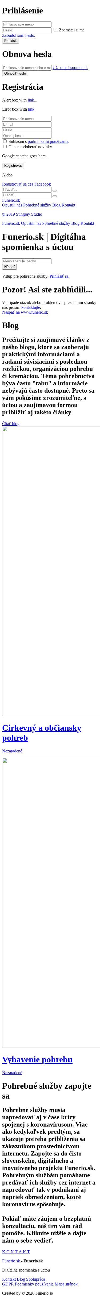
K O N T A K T (16, 1252)
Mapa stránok (66, 1284)
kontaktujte (30, 307)
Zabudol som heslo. (18, 35)
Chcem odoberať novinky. (31, 146)
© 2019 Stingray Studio (22, 214)
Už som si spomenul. (70, 67)
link (31, 100)
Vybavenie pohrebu (37, 1059)
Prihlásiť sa (59, 276)
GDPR (8, 1284)
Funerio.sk (11, 200)
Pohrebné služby (37, 205)
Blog (56, 205)
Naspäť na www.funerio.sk (25, 312)
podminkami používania (48, 141)
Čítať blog (10, 423)
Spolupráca (35, 1279)
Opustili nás (12, 205)
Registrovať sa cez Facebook (26, 184)
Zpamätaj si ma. (72, 30)
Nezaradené (12, 751)
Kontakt (68, 205)
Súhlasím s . (39, 141)
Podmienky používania (34, 1284)
